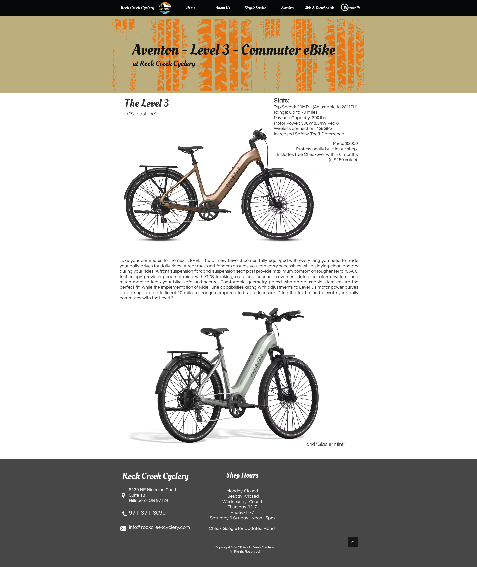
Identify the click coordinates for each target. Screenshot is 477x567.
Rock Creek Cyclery (137, 8)
